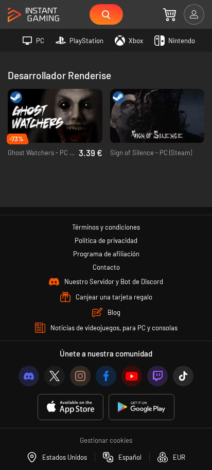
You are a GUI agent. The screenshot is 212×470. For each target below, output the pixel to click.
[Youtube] (131, 376)
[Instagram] (80, 376)
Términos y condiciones (106, 227)
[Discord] (29, 376)
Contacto (106, 267)
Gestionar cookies (106, 440)
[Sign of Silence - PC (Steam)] (157, 116)
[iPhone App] (70, 407)
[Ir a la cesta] (169, 14)
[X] (54, 376)
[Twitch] (157, 376)
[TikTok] (183, 376)
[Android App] (141, 407)
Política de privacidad (106, 240)
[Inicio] (33, 15)
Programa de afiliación (106, 254)
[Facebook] (106, 376)
